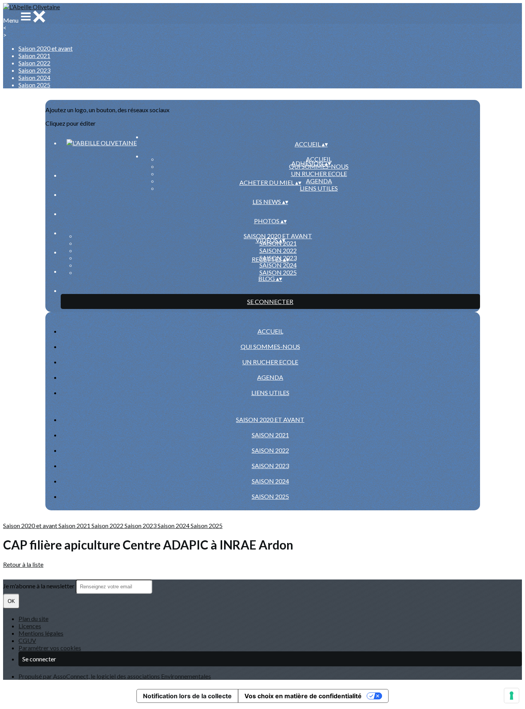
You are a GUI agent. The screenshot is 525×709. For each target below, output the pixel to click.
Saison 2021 (34, 55)
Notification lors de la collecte (187, 696)
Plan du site (33, 618)
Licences (29, 625)
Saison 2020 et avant (45, 48)
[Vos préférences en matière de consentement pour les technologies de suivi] (511, 695)
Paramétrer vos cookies (49, 647)
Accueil (319, 159)
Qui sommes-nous (270, 346)
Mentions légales (40, 633)
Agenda (319, 180)
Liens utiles (319, 188)
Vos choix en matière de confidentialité (303, 696)
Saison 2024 (34, 77)
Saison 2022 (34, 62)
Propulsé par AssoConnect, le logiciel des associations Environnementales (114, 676)
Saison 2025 (34, 84)
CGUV (27, 640)
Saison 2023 (34, 70)
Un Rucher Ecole (319, 173)
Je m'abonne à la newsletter (39, 585)
